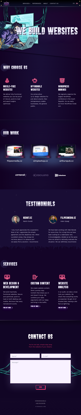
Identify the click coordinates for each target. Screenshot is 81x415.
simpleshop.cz (40, 161)
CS (74, 3)
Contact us (54, 3)
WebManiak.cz (6, 3)
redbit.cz (27, 217)
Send (40, 387)
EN (77, 3)
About (45, 3)
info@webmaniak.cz (40, 400)
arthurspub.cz (66, 161)
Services (26, 3)
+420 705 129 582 (40, 403)
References (36, 3)
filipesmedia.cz (14, 161)
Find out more (7, 308)
